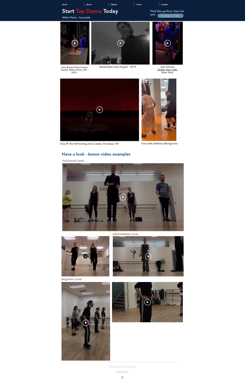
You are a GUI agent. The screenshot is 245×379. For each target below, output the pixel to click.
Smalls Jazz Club (167, 69)
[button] (173, 138)
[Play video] (75, 43)
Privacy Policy (122, 372)
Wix (134, 367)
